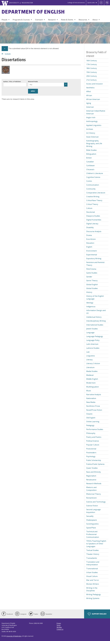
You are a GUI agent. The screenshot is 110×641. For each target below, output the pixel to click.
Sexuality (89, 516)
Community (90, 189)
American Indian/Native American (95, 112)
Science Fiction (92, 505)
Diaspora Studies (93, 216)
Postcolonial (91, 449)
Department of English (33, 11)
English (89, 247)
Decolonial (90, 212)
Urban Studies (92, 572)
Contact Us (60, 629)
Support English (99, 614)
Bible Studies (91, 150)
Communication (92, 185)
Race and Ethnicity (93, 472)
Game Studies (91, 273)
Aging (88, 103)
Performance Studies (94, 429)
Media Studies (92, 371)
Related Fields (33, 81)
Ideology (89, 303)
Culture (89, 208)
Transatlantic (91, 558)
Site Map (59, 627)
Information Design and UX (96, 311)
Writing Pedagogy (93, 594)
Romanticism (91, 498)
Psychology (90, 456)
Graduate (8, 54)
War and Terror (92, 580)
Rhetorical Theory (93, 494)
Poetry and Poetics (93, 437)
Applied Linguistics (93, 125)
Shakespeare (91, 520)
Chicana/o (90, 169)
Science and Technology (96, 502)
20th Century (91, 76)
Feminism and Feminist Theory (95, 263)
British (89, 158)
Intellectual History (94, 317)
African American (93, 99)
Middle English (92, 379)
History (89, 292)
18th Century (91, 68)
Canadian (90, 161)
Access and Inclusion (94, 84)
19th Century (91, 72)
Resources (83, 20)
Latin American (92, 344)
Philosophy (90, 433)
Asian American (92, 137)
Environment (91, 251)
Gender (89, 277)
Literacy (89, 359)
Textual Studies (92, 550)
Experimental (91, 254)
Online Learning (92, 421)
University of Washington (13, 636)
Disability (90, 227)
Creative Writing (92, 196)
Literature (90, 367)
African (89, 95)
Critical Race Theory (94, 200)
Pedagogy (90, 425)
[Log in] (101, 2)
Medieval (89, 375)
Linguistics (90, 356)
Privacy (59, 623)
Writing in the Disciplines (91, 589)
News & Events (67, 20)
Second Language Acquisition (93, 510)
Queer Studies (92, 468)
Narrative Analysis (93, 394)
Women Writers (92, 584)
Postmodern (91, 452)
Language (90, 332)
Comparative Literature (95, 193)
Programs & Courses (21, 20)
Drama (89, 235)
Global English (92, 284)
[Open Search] (107, 2)
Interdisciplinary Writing (96, 321)
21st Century (91, 80)
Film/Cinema (91, 269)
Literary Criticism (93, 363)
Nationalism (91, 398)
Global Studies (92, 288)
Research (52, 20)
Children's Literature (94, 173)
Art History (90, 133)
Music (88, 390)
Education (90, 243)
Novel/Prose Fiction (94, 410)
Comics (89, 181)
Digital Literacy (92, 223)
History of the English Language (95, 297)
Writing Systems (92, 598)
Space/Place (91, 528)
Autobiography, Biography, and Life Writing (94, 143)
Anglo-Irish (90, 117)
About (95, 20)
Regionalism (91, 476)
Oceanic (89, 414)
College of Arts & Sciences (76, 3)
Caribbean (90, 165)
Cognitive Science (93, 177)
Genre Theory (92, 280)
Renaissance (91, 479)
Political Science (92, 441)
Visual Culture (92, 576)
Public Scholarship (93, 460)
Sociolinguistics (92, 524)
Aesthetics (90, 87)
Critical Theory (92, 204)
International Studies (94, 325)
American (90, 107)
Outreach (39, 20)
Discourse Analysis (93, 231)
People (4, 20)
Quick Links (91, 3)
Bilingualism (91, 154)
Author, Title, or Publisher (12, 81)
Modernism (90, 383)
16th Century (91, 60)
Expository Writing (93, 258)
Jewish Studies (92, 329)
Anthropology (92, 121)
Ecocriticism (91, 239)
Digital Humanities (93, 220)
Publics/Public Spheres (95, 464)
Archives (89, 129)
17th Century (91, 64)
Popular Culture (92, 445)
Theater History (92, 554)
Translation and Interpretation (92, 563)
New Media (90, 402)
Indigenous (90, 306)
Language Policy (92, 340)
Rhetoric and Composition (91, 488)
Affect (88, 91)
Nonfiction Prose (93, 406)
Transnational (92, 568)
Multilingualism (92, 387)
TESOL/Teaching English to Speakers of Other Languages (96, 544)
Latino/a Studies (92, 348)
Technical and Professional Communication (92, 534)
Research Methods (93, 483)
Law (87, 352)
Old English (90, 418)
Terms (58, 625)
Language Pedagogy (94, 336)
